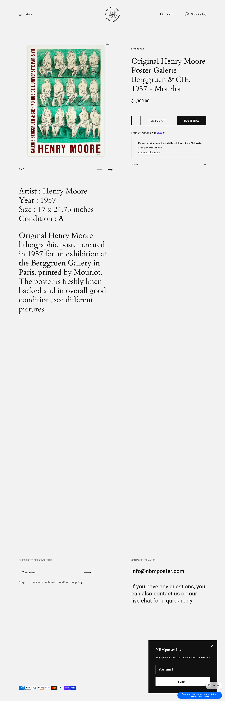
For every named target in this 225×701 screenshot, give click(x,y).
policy (78, 582)
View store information (149, 152)
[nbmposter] (112, 14)
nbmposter (139, 48)
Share (134, 164)
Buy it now (191, 120)
